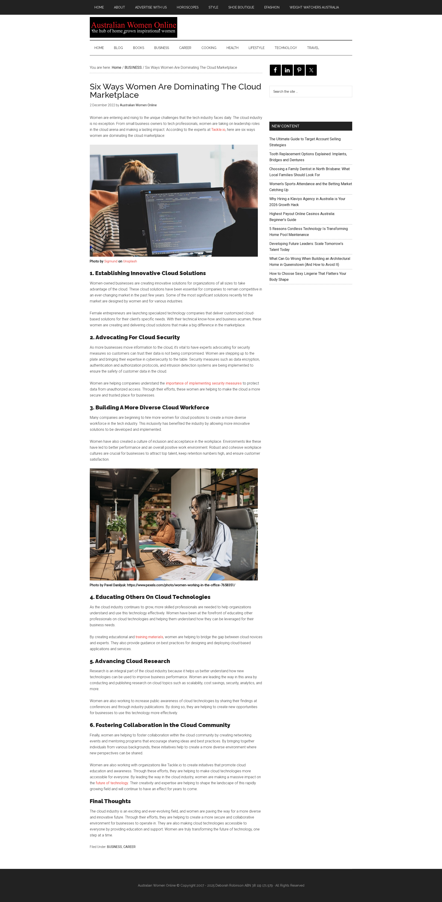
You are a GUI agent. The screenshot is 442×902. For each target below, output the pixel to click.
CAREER (129, 847)
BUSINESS (114, 847)
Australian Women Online (133, 27)
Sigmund (110, 261)
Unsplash (130, 261)
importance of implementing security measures (204, 383)
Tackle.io (218, 129)
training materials (149, 637)
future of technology (112, 783)
